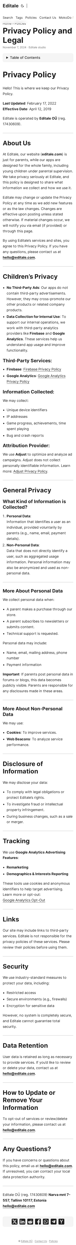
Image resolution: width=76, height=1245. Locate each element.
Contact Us (41, 1241)
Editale (11, 6)
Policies (20, 23)
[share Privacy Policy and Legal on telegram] (54, 1222)
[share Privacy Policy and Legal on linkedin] (22, 1222)
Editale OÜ (27, 1241)
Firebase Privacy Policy (42, 369)
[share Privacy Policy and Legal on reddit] (30, 1222)
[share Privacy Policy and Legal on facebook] (38, 1222)
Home (7, 23)
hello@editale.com (19, 257)
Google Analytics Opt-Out (24, 900)
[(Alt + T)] (22, 6)
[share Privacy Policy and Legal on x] (15, 1222)
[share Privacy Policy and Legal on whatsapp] (46, 1222)
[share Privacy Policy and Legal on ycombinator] (61, 1222)
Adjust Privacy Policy (30, 471)
